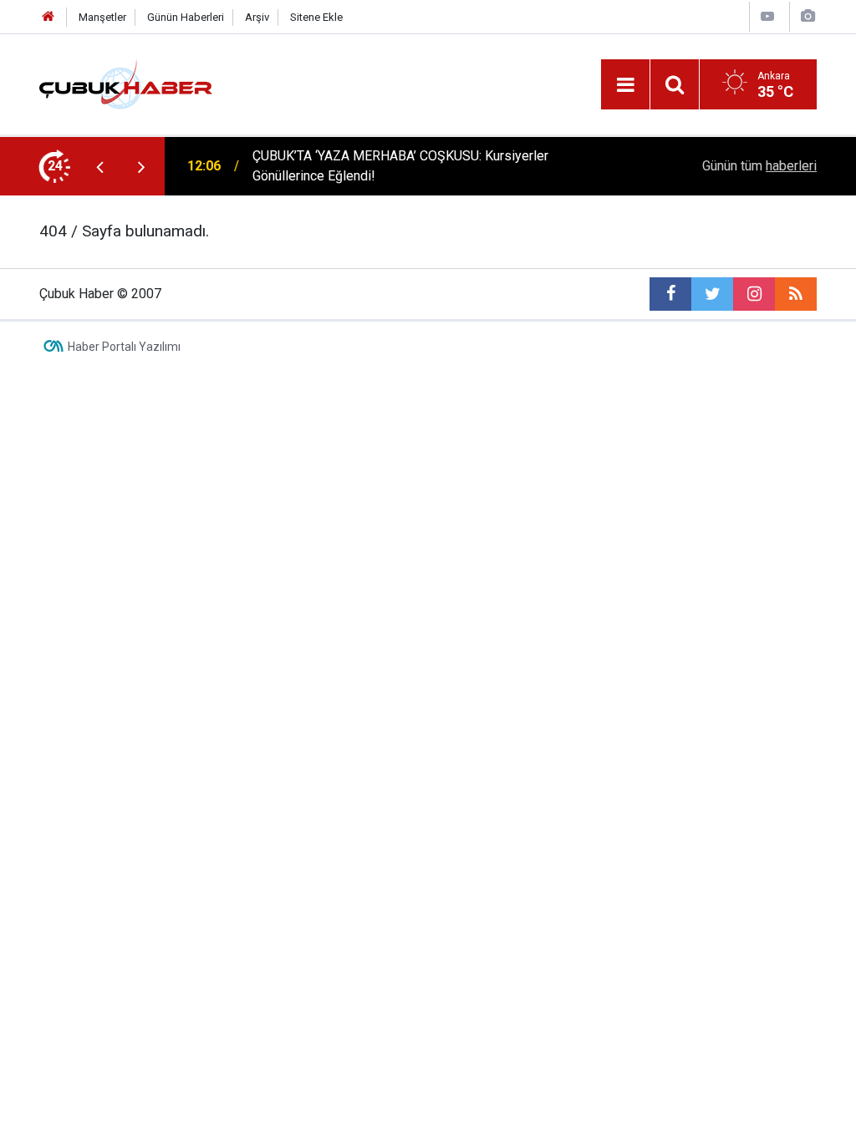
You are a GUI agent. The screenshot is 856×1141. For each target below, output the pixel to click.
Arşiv (257, 17)
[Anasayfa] (48, 17)
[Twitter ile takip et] (712, 294)
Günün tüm (759, 166)
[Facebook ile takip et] (670, 294)
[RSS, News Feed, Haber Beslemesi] (796, 294)
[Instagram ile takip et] (754, 294)
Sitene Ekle (316, 17)
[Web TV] (767, 16)
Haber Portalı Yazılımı (124, 346)
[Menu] (625, 85)
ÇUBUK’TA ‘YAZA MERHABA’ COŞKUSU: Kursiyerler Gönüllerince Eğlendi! (400, 166)
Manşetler (102, 17)
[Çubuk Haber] (125, 83)
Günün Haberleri (185, 17)
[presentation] (99, 166)
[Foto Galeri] (807, 16)
